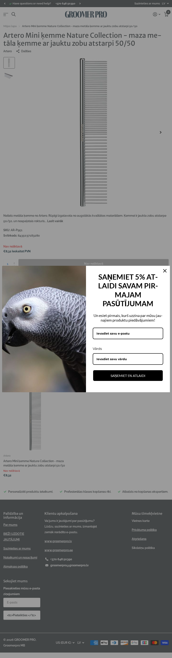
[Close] (165, 271)
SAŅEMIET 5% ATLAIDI (128, 376)
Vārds (97, 349)
